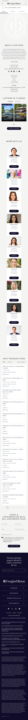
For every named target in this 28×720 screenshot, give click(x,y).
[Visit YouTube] (19, 71)
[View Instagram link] (16, 609)
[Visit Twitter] (16, 71)
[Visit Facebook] (11, 71)
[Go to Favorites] (25, 0)
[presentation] (14, 114)
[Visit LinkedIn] (14, 71)
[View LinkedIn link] (19, 609)
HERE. (24, 699)
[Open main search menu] (25, 4)
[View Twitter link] (12, 609)
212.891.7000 (19, 664)
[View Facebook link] (8, 609)
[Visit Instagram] (9, 71)
